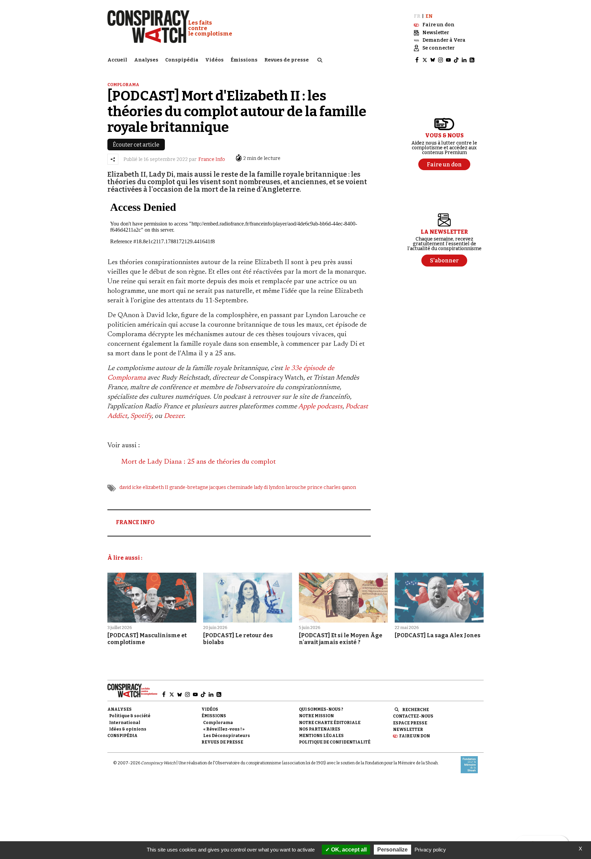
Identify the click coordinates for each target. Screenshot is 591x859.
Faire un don (414, 736)
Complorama (123, 84)
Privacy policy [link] (430, 850)
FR (417, 16)
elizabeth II (155, 487)
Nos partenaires (319, 729)
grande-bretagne (188, 487)
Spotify (141, 416)
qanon (349, 487)
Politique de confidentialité (334, 742)
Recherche (415, 709)
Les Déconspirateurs (226, 735)
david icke (130, 487)
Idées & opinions (127, 729)
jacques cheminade (231, 487)
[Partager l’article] (112, 159)
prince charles (324, 487)
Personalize (392, 850)
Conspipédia (181, 60)
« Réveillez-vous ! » (224, 729)
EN (429, 16)
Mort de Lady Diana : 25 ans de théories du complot (198, 462)
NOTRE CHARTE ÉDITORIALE (329, 722)
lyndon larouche (287, 487)
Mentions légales (321, 735)
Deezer (174, 416)
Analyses (146, 60)
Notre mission (316, 715)
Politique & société (129, 715)
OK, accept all (348, 850)
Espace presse (410, 723)
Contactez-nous (413, 716)
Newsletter (408, 729)
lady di (261, 487)
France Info (211, 159)
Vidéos (214, 60)
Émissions (244, 60)
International (124, 722)
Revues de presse (286, 60)
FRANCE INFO (135, 522)
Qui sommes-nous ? (321, 709)
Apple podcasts (320, 406)
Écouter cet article (136, 144)
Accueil (117, 60)
